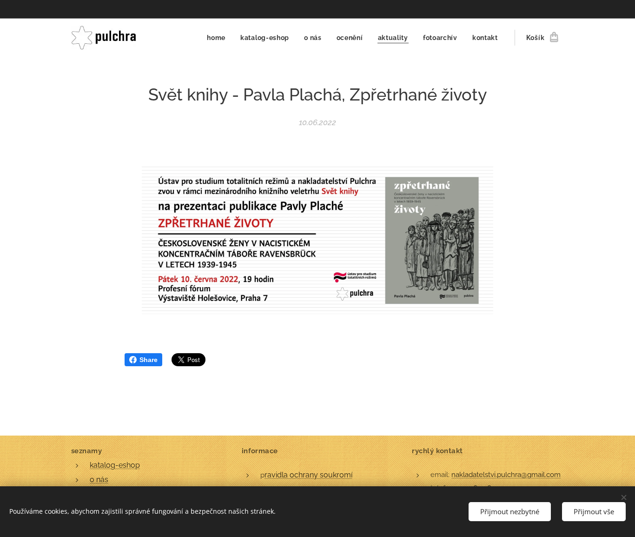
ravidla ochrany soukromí (308, 474)
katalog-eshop (115, 465)
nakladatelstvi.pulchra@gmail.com (506, 474)
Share (148, 359)
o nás (99, 479)
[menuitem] (219, 37)
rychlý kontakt (437, 451)
